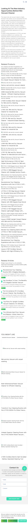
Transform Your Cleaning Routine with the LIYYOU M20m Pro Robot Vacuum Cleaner (13, 409)
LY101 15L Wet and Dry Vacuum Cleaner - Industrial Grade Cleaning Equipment (12, 120)
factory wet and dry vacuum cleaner (13, 85)
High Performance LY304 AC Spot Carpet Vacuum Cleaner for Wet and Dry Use (13, 162)
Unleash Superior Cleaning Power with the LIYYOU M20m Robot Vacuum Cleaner (13, 434)
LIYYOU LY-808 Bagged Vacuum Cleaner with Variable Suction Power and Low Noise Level (13, 171)
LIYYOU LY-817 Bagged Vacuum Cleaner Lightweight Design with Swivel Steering (12, 210)
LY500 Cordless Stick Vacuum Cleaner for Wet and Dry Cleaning (13, 102)
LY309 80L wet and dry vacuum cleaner (11, 136)
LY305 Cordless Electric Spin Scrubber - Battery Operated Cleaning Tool (14, 458)
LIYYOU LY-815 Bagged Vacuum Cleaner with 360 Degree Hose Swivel (13, 201)
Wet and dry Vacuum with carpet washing (12, 360)
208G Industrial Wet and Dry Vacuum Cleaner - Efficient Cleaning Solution (13, 93)
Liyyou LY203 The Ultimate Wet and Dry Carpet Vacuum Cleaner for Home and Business (13, 79)
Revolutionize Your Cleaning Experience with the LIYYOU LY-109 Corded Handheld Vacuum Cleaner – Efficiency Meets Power (13, 241)
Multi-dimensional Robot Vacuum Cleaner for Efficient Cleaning (12, 385)
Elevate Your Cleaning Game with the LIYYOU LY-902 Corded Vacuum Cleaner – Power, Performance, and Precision (13, 231)
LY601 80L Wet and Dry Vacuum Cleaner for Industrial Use (11, 144)
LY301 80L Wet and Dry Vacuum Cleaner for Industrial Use (11, 128)
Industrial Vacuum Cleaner (8, 337)
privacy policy (10, 517)
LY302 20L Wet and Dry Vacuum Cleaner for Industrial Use (11, 111)
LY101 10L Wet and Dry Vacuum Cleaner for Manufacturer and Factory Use (13, 154)
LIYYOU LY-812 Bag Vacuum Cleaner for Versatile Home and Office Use (13, 192)
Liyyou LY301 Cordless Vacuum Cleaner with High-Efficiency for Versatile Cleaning (11, 250)
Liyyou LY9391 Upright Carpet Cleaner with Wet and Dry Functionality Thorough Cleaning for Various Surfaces (13, 220)
